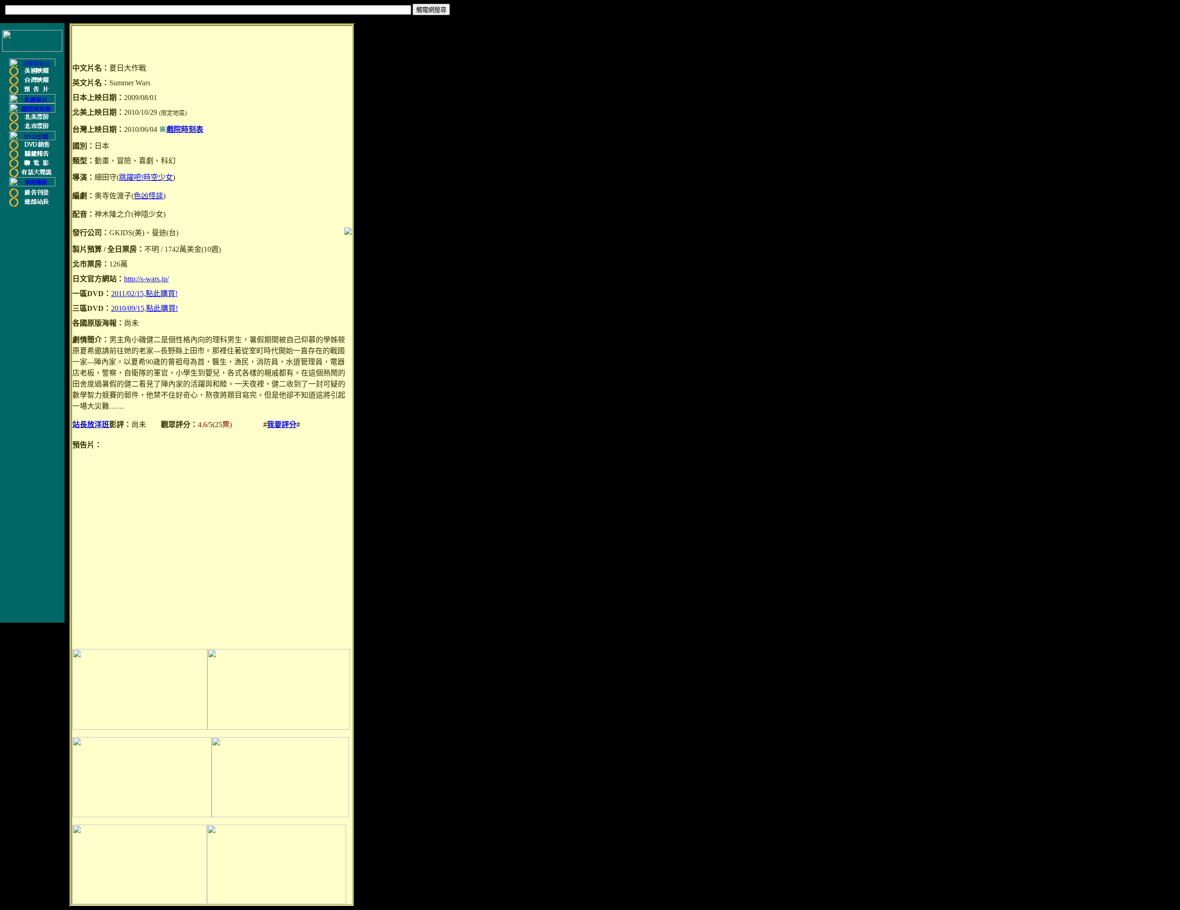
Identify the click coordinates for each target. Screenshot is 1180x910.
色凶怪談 (148, 196)
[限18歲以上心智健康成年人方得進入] (32, 184)
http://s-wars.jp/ (146, 279)
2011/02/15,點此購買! (144, 293)
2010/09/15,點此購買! (144, 308)
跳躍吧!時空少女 (146, 177)
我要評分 (281, 424)
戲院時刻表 (184, 129)
